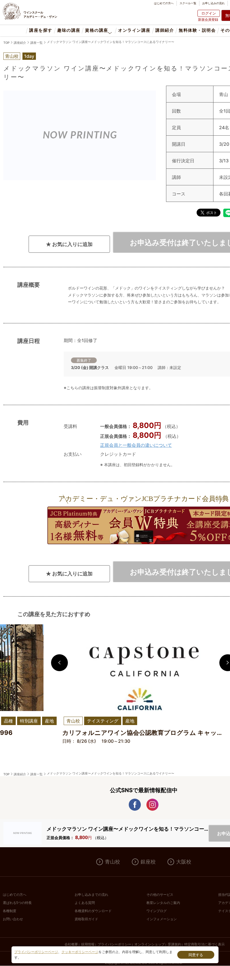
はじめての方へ (164, 3)
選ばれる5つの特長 (17, 903)
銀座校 (148, 862)
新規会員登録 (208, 19)
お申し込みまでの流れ (91, 895)
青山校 (112, 862)
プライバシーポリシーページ (36, 952)
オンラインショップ (149, 944)
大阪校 (183, 862)
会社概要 (71, 944)
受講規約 (174, 944)
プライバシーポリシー (114, 944)
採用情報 (88, 944)
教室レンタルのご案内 (163, 903)
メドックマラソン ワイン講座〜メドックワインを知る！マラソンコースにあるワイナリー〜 (110, 42)
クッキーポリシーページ (79, 952)
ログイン (208, 13)
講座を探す (40, 30)
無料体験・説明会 (197, 30)
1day (29, 56)
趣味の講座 (68, 30)
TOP (6, 43)
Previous (59, 662)
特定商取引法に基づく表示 (204, 944)
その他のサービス (159, 895)
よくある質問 (85, 903)
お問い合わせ (13, 919)
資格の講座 (96, 30)
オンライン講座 (134, 30)
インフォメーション (161, 919)
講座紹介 (20, 43)
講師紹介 (164, 30)
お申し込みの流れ (213, 3)
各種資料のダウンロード (93, 911)
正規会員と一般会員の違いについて (136, 445)
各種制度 (9, 911)
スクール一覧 (188, 3)
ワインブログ (156, 911)
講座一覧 (36, 43)
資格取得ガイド (86, 919)
